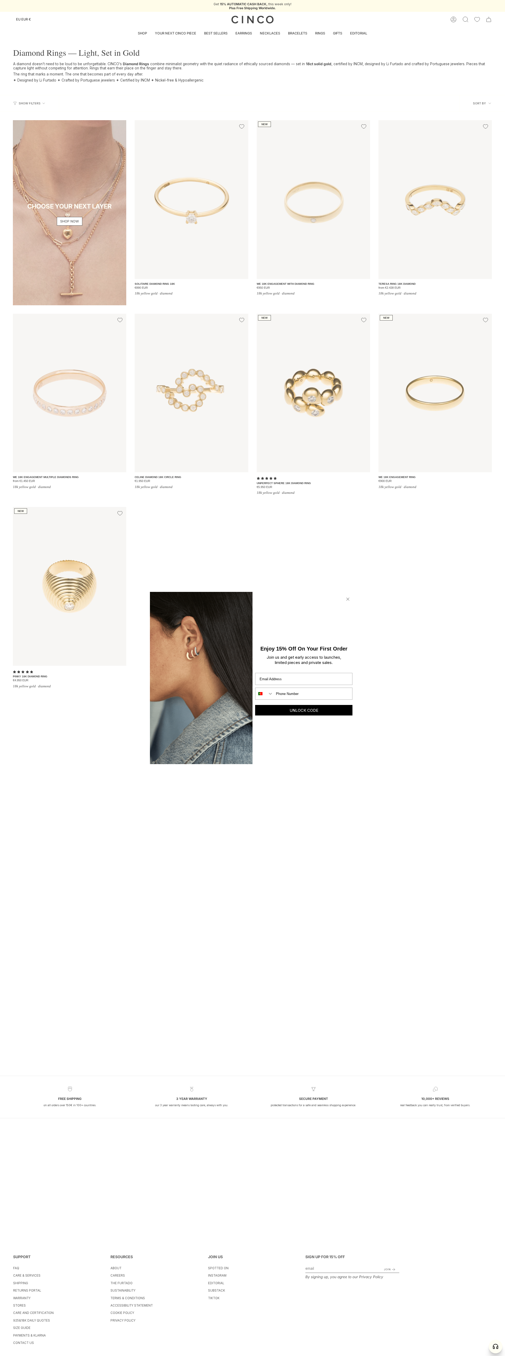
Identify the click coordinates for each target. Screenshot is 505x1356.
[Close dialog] (348, 599)
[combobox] (264, 693)
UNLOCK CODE (304, 710)
